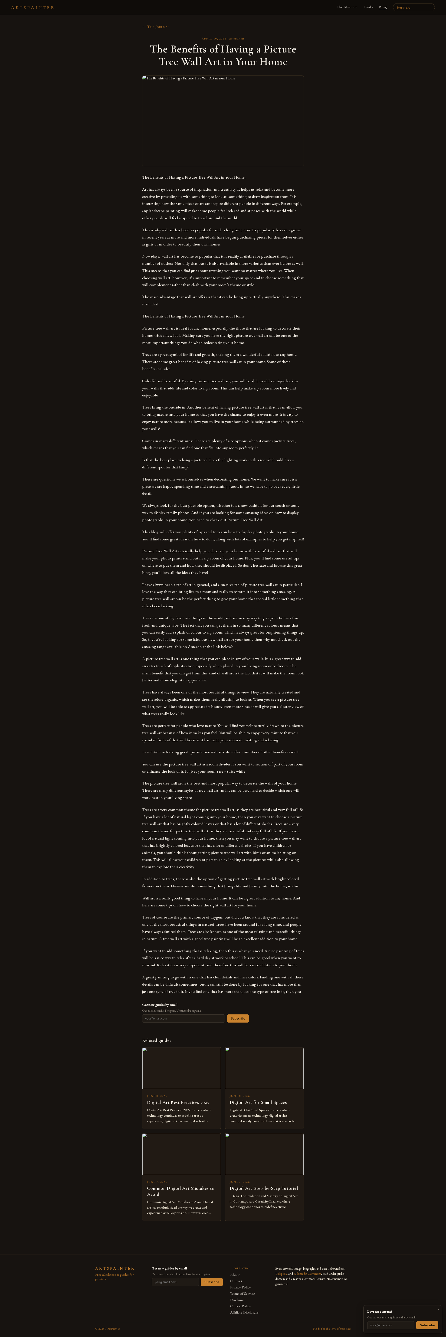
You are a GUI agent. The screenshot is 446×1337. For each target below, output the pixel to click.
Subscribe (238, 1018)
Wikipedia (281, 1274)
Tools (368, 7)
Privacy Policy (240, 1287)
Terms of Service (242, 1293)
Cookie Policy (240, 1306)
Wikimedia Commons (307, 1274)
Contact (236, 1281)
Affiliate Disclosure (244, 1312)
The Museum (347, 7)
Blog (383, 7)
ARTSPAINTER (33, 7)
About (235, 1275)
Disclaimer (238, 1300)
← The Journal (156, 26)
